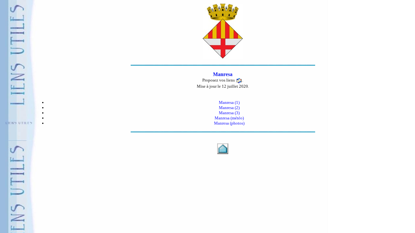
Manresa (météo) (229, 118)
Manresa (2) (229, 107)
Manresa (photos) (229, 123)
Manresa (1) (229, 102)
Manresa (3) (229, 112)
